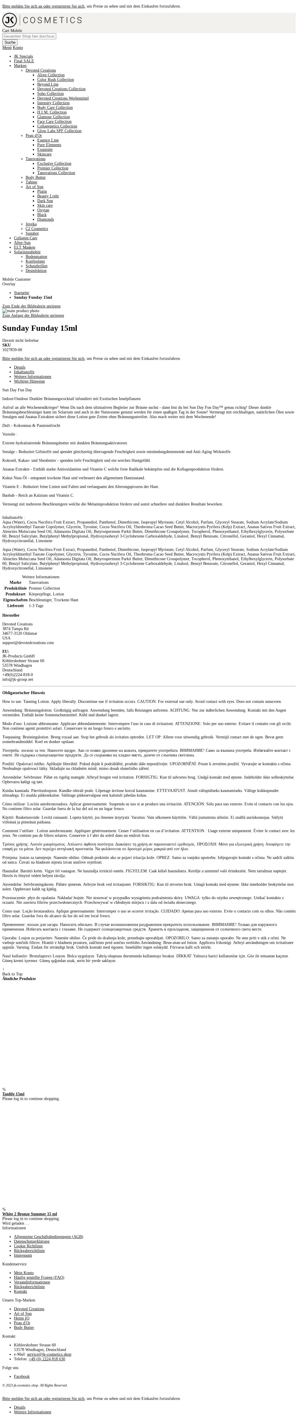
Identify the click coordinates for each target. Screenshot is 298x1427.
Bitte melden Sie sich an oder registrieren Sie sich (43, 6)
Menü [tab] (7, 47)
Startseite (21, 293)
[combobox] (29, 36)
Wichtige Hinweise (29, 381)
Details (19, 367)
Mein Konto (24, 1273)
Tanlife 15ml (13, 1094)
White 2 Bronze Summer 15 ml (29, 1214)
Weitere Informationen (32, 376)
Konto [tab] (18, 47)
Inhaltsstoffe (24, 372)
